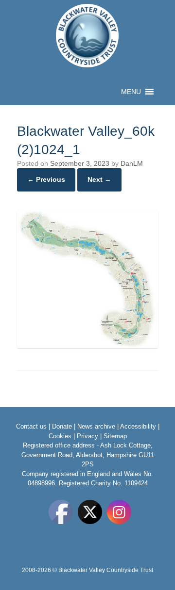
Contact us (31, 426)
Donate (62, 426)
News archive (96, 426)
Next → (99, 179)
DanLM (132, 163)
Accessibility (138, 426)
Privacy (87, 436)
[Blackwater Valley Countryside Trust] (87, 35)
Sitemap (115, 436)
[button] (131, 91)
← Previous (46, 179)
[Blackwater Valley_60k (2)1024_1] (87, 346)
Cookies (60, 436)
